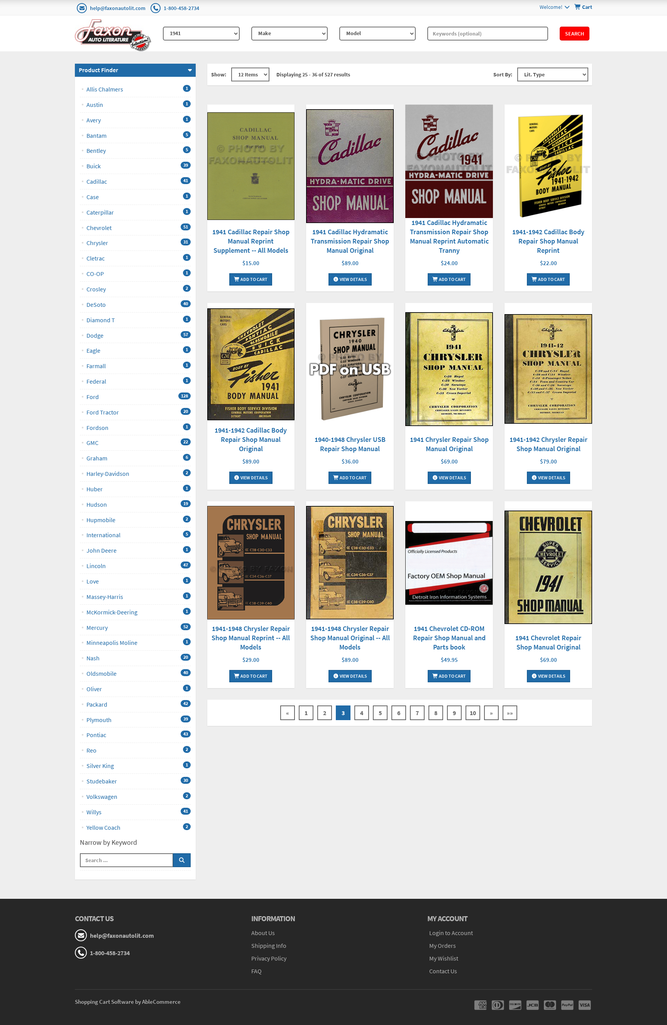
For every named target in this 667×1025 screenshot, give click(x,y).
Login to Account (451, 933)
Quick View (251, 167)
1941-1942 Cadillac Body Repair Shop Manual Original (251, 439)
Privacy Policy (268, 958)
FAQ (256, 971)
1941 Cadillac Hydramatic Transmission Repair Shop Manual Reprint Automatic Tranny (449, 236)
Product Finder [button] (98, 70)
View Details (353, 279)
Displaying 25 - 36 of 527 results (313, 74)
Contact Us (443, 971)
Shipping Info (268, 945)
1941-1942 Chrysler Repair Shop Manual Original (548, 444)
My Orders (442, 945)
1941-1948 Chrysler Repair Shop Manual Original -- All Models (350, 637)
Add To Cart (253, 279)
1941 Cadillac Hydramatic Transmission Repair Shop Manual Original (350, 241)
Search (574, 33)
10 (473, 713)
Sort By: (502, 74)
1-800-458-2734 (181, 8)
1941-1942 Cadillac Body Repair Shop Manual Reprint (548, 241)
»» (510, 713)
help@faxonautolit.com (118, 8)
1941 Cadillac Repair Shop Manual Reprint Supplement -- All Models (250, 241)
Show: (218, 74)
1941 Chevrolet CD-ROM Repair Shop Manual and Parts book (449, 637)
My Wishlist (443, 958)
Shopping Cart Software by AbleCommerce (128, 1001)
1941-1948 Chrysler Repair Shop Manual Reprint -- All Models (251, 637)
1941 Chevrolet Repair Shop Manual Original (548, 642)
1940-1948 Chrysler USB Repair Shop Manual (350, 444)
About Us (263, 933)
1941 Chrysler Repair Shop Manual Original (449, 444)
